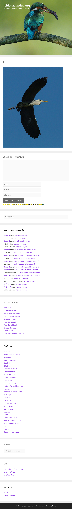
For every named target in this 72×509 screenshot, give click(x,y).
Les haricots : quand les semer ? (26, 255)
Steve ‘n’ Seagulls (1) (21, 278)
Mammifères (8, 406)
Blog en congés (21, 247)
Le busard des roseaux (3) (14, 334)
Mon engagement (10, 409)
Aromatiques (8, 357)
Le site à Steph (9, 475)
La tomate (7, 397)
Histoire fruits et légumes (13, 386)
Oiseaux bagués (10, 328)
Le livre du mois (10, 403)
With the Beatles (20, 235)
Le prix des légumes (22, 241)
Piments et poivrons (11, 423)
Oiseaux (7, 415)
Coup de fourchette (11, 369)
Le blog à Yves (9, 472)
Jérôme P (7, 284)
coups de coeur (9, 374)
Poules (6, 429)
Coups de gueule (10, 377)
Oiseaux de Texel (10, 418)
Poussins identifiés (11, 322)
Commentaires (9, 496)
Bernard (7, 235)
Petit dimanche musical (12, 420)
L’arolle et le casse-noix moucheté (27, 275)
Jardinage (7, 395)
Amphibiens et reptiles (12, 354)
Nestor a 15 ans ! (10, 319)
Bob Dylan (7, 363)
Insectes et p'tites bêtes (13, 392)
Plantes (6, 426)
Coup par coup (9, 372)
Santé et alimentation (12, 432)
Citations (7, 366)
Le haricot (7, 400)
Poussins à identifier (11, 325)
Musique (7, 412)
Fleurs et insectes (10, 383)
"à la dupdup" (9, 352)
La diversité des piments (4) (25, 250)
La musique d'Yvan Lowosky (14, 469)
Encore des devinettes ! (13, 313)
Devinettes (8, 380)
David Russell (9, 331)
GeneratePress (51, 506)
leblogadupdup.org (17, 5)
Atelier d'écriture (10, 360)
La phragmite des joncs (12, 316)
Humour (7, 389)
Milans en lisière (10, 311)
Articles (6, 493)
